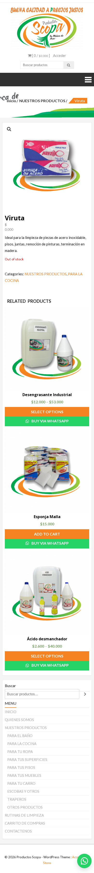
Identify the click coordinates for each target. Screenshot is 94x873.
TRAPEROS (16, 799)
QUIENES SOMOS (19, 719)
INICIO (10, 712)
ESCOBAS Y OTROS (23, 791)
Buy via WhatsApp (50, 421)
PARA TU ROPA (20, 751)
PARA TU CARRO (21, 783)
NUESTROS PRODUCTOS (42, 100)
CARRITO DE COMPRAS (25, 823)
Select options (47, 411)
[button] (82, 861)
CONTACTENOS (18, 831)
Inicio (11, 100)
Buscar (10, 686)
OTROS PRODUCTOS (25, 807)
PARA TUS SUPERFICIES (27, 759)
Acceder (59, 55)
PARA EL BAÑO (20, 735)
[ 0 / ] (40, 55)
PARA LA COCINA (21, 743)
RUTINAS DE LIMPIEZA (24, 815)
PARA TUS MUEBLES (24, 775)
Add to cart (47, 534)
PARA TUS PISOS (21, 767)
